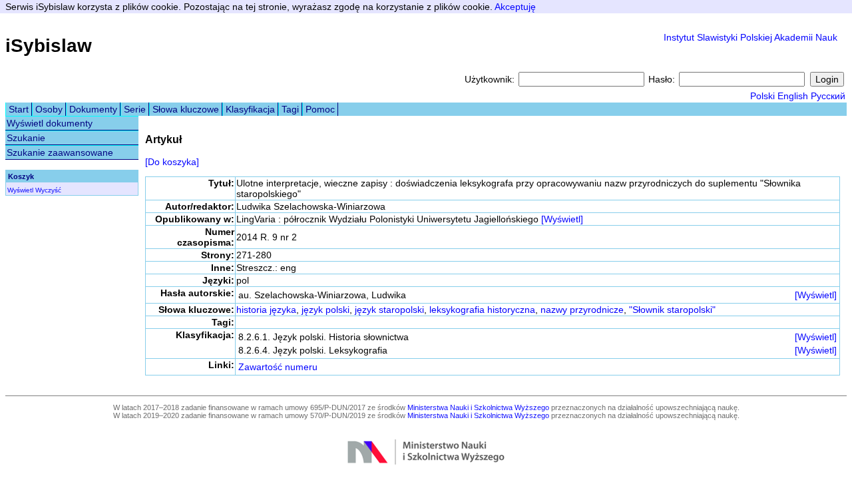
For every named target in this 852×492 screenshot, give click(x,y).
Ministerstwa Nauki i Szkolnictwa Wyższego (478, 407)
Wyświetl (20, 190)
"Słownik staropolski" (672, 309)
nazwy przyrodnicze (582, 309)
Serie (135, 109)
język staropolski (389, 309)
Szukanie (26, 137)
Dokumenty (93, 109)
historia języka (266, 309)
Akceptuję (515, 6)
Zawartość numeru (278, 367)
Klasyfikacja (250, 109)
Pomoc (320, 109)
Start (19, 109)
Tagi (290, 109)
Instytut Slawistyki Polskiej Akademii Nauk (750, 37)
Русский (828, 96)
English (792, 96)
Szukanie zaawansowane (60, 152)
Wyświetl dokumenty (50, 123)
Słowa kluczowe (185, 109)
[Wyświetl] (562, 219)
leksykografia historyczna (482, 309)
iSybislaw (48, 45)
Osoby (49, 109)
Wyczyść (48, 190)
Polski (762, 96)
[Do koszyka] (172, 161)
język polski (325, 309)
